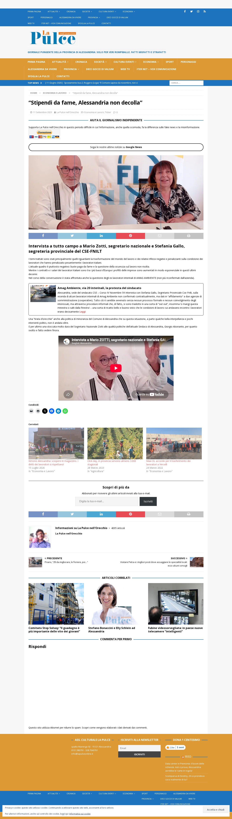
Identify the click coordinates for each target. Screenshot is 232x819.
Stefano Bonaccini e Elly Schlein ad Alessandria (111, 629)
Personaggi (47, 17)
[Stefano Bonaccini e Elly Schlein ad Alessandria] (116, 604)
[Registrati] (205, 11)
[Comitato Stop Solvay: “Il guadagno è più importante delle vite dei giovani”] (56, 604)
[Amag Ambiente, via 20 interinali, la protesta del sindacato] (116, 299)
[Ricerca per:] (186, 82)
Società (86, 11)
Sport (31, 17)
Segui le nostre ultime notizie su (116, 147)
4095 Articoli (118, 528)
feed (188, 756)
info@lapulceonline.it (82, 753)
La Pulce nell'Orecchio (68, 112)
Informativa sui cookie (80, 813)
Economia (128, 11)
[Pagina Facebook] (185, 11)
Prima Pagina (34, 11)
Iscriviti (148, 501)
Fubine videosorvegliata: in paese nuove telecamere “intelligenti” (175, 629)
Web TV (31, 23)
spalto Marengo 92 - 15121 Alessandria (91, 746)
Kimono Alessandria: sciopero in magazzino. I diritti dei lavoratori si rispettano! (53, 462)
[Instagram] (198, 11)
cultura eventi (106, 11)
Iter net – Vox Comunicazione (56, 23)
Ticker (108, 112)
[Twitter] (191, 11)
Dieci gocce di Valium (117, 17)
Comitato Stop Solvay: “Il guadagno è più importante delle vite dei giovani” (54, 629)
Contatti (106, 23)
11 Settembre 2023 (42, 112)
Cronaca (71, 11)
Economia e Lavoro (94, 112)
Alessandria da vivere (70, 17)
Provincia (93, 17)
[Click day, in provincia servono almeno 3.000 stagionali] (115, 443)
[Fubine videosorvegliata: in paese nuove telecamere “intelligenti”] (175, 604)
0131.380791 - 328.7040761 (84, 750)
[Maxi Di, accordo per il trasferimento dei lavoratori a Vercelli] (174, 443)
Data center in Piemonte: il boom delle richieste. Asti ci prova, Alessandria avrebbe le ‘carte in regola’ (184, 767)
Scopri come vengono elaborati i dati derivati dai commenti (114, 727)
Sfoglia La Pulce (86, 23)
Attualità (53, 11)
